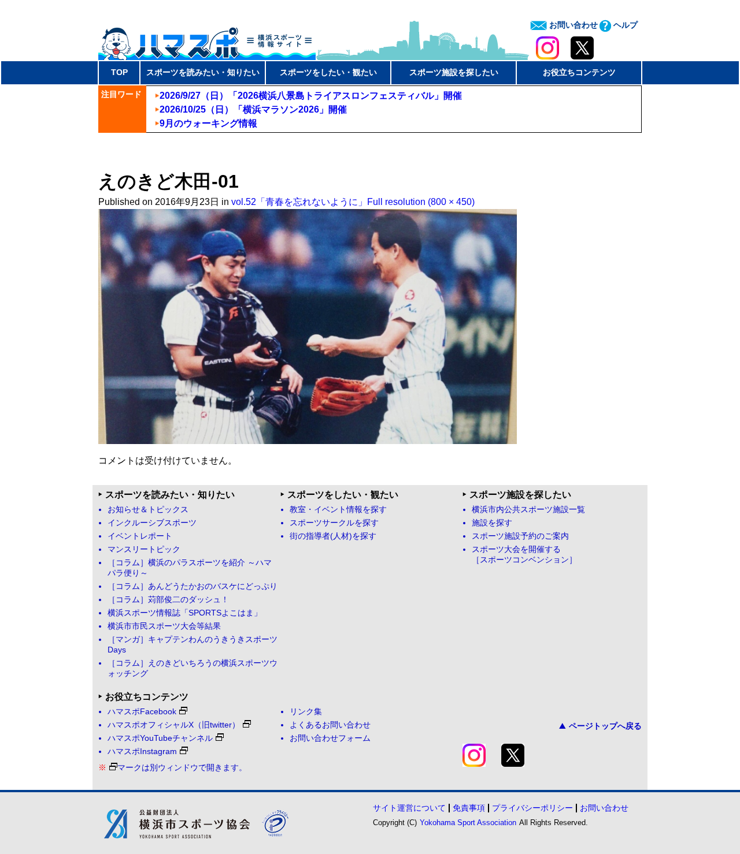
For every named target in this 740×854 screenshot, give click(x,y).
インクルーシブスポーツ (152, 523)
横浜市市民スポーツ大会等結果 (164, 626)
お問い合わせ (572, 24)
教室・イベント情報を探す (338, 509)
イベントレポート (140, 536)
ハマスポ (207, 40)
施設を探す (492, 523)
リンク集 (306, 711)
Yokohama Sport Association (468, 822)
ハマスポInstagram (142, 751)
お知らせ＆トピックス (148, 509)
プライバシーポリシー (532, 807)
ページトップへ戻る (605, 725)
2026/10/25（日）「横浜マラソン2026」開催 (253, 109)
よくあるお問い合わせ (330, 725)
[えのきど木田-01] (307, 441)
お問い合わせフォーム (330, 738)
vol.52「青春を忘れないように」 (299, 202)
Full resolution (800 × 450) (421, 202)
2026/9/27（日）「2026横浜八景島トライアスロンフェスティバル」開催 (311, 95)
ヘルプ (624, 24)
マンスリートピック (144, 549)
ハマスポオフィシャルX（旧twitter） (174, 725)
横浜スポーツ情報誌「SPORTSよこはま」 (185, 613)
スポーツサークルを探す (334, 523)
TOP (119, 72)
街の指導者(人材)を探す (333, 536)
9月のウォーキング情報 (208, 123)
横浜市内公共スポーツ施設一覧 (528, 509)
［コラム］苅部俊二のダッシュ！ (168, 599)
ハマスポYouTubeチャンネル (160, 738)
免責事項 (469, 807)
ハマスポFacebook (142, 711)
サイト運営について (409, 807)
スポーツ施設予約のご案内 (520, 536)
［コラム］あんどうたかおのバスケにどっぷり (193, 586)
